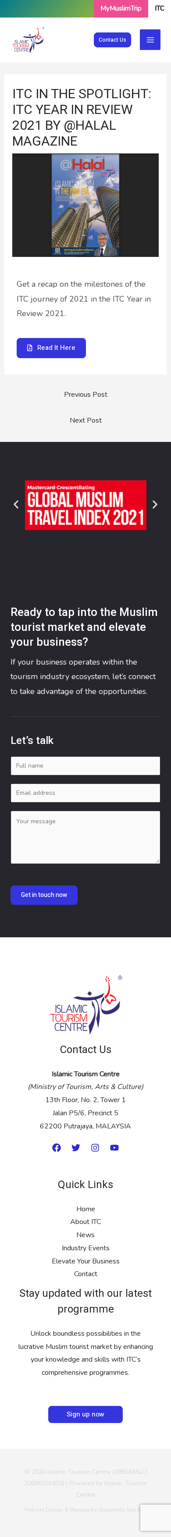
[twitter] (75, 1147)
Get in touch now (44, 895)
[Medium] (56, 1147)
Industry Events (86, 1248)
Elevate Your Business (86, 1261)
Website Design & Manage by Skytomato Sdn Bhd (85, 1509)
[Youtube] (114, 1147)
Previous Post (85, 394)
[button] (112, 39)
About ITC (85, 1222)
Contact (85, 1274)
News (85, 1235)
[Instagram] (95, 1147)
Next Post (86, 420)
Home (85, 1209)
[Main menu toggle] (150, 39)
